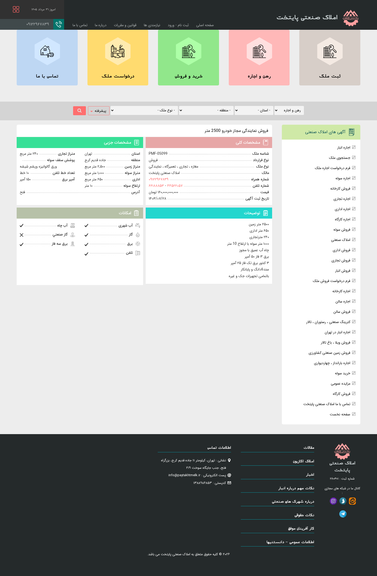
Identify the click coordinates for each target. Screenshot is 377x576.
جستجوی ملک (339, 158)
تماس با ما (80, 25)
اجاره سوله (342, 178)
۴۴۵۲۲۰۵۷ (174, 186)
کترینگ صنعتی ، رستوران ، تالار (328, 322)
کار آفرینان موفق (301, 528)
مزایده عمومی (340, 383)
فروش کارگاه (341, 394)
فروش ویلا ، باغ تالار (335, 342)
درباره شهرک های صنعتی (293, 501)
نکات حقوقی (304, 514)
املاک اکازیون (303, 460)
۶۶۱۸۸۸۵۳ (156, 186)
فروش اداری (341, 250)
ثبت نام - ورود (178, 25)
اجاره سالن (342, 301)
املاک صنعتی (340, 240)
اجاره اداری (342, 209)
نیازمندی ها (152, 25)
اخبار (310, 474)
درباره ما (100, 25)
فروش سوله (341, 229)
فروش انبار (342, 271)
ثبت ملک (330, 76)
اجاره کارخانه (341, 291)
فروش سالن (341, 312)
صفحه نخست (340, 414)
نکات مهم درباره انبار (296, 487)
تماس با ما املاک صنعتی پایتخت (326, 404)
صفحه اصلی (205, 25)
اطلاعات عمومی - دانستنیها (290, 541)
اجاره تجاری (341, 199)
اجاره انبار (343, 147)
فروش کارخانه (340, 188)
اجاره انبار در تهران (337, 332)
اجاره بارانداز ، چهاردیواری (332, 363)
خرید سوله (342, 373)
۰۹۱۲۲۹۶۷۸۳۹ (158, 179)
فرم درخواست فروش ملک (331, 281)
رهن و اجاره (259, 76)
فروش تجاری (340, 260)
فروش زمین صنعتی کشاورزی (329, 353)
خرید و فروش (188, 76)
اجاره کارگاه (342, 219)
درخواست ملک (118, 76)
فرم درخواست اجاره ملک (332, 168)
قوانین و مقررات (125, 25)
